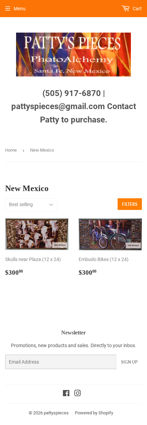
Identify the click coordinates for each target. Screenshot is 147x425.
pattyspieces (56, 412)
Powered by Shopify (94, 412)
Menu (20, 8)
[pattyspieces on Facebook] (66, 394)
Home (11, 150)
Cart (137, 8)
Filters (129, 204)
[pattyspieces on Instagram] (77, 394)
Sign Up (129, 362)
